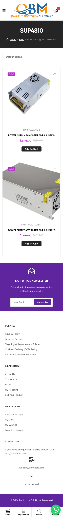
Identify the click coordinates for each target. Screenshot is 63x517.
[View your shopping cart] (55, 10)
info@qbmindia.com (15, 453)
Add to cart (31, 148)
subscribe (42, 302)
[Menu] (6, 10)
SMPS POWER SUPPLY (31, 224)
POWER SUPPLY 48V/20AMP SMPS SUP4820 (31, 230)
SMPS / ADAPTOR (31, 130)
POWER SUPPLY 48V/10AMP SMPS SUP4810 (31, 135)
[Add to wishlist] (54, 74)
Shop (21, 39)
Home (13, 39)
